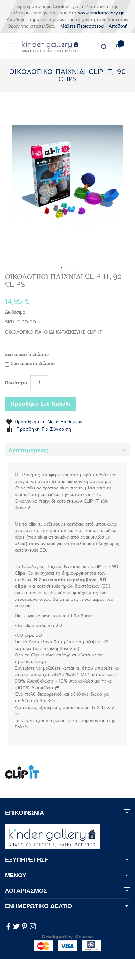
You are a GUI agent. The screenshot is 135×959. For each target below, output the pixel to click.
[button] (62, 267)
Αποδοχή (118, 26)
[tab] (67, 449)
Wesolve (83, 936)
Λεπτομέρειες (28, 450)
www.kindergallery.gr (101, 12)
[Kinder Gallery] (45, 46)
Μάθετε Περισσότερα (82, 26)
